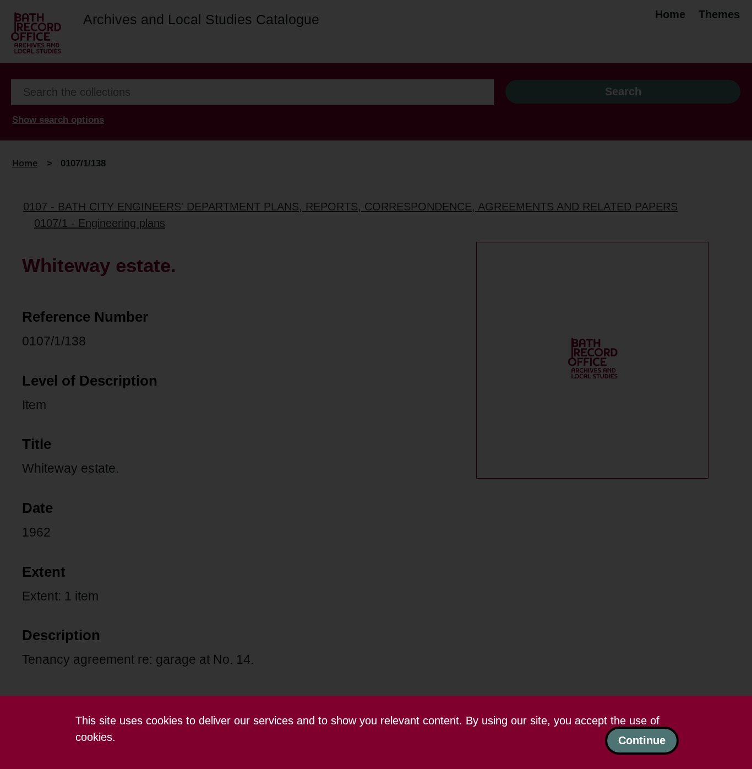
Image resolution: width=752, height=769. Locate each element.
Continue (642, 740)
